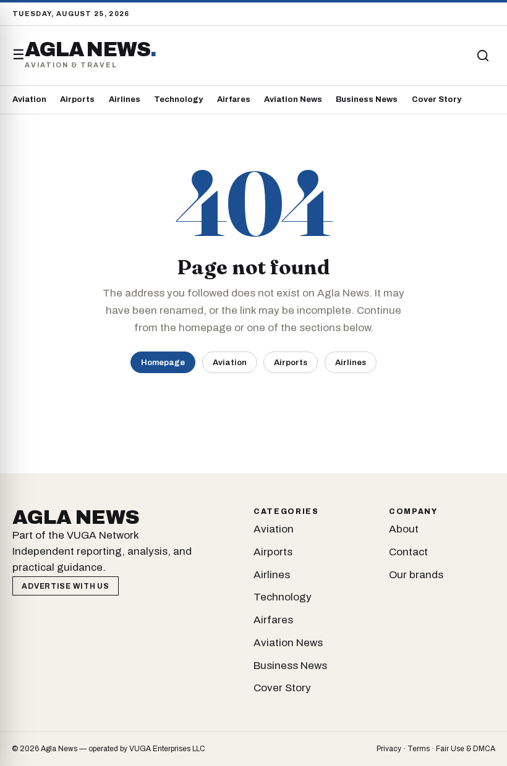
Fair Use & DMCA (465, 748)
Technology (178, 99)
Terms (418, 748)
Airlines (124, 99)
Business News (367, 99)
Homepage (163, 362)
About (404, 529)
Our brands (416, 575)
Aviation (29, 99)
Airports (77, 99)
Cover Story (436, 99)
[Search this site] (483, 55)
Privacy (389, 748)
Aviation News (293, 99)
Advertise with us (65, 586)
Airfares (233, 99)
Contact (408, 552)
